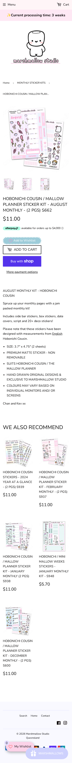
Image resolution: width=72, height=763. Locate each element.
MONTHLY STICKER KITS (31, 83)
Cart (65, 4)
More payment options (22, 272)
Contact (45, 716)
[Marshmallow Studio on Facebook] (59, 723)
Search (23, 716)
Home (6, 83)
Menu (12, 4)
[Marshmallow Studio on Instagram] (65, 723)
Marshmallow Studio (37, 734)
